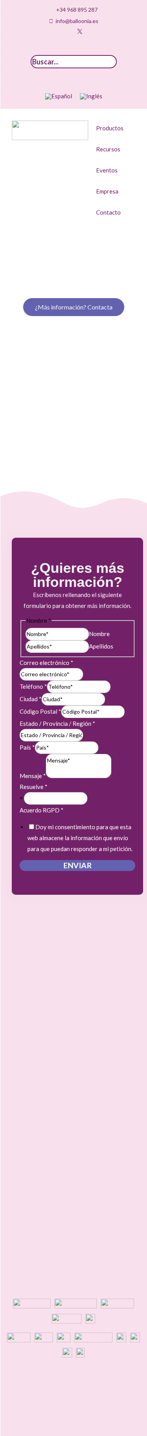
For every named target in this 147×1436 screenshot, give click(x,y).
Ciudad (31, 698)
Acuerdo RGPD (42, 810)
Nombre (99, 633)
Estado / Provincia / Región (57, 723)
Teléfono (33, 686)
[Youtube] (67, 31)
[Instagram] (55, 31)
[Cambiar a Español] (58, 96)
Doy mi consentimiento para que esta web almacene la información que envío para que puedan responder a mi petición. (79, 837)
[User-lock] (104, 31)
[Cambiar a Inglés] (91, 96)
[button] (74, 49)
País (27, 747)
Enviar (78, 865)
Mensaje (33, 775)
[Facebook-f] (92, 31)
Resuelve (33, 786)
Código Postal (40, 711)
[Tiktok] (43, 31)
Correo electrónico (46, 662)
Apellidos (101, 646)
